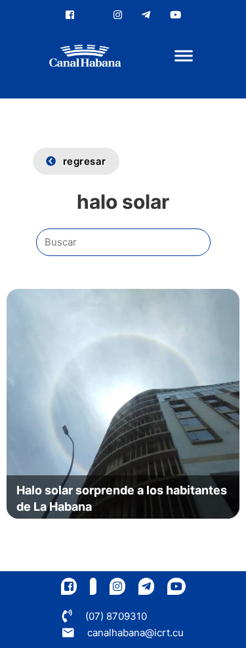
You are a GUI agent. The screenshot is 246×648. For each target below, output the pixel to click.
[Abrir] (183, 56)
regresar (84, 161)
